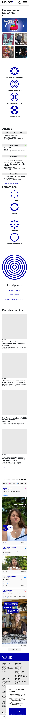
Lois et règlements (20, 675)
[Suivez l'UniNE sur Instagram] (6, 713)
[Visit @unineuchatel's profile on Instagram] (4, 489)
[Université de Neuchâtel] (7, 2)
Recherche (18, 667)
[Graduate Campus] (14, 97)
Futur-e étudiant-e (6, 681)
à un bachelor (14, 290)
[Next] (23, 26)
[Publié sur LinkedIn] (25, 548)
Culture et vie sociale (20, 681)
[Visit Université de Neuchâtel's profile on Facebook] (4, 577)
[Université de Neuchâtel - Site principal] (7, 657)
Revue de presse (9, 468)
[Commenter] (7, 542)
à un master (14, 295)
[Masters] (14, 208)
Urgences (4, 666)
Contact (4, 664)
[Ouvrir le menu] (25, 2)
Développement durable (19, 673)
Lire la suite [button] (5, 495)
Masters (4, 683)
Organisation (18, 666)
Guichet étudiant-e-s (7, 668)
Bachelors (4, 682)
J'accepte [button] (17, 709)
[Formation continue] (14, 238)
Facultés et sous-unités (21, 676)
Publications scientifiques (18, 669)
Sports (17, 682)
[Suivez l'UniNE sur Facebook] (3, 713)
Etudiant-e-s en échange (14, 299)
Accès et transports (7, 667)
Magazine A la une (20, 671)
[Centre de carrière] (14, 84)
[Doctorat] (14, 225)
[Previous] (6, 26)
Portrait (17, 664)
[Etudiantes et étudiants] (14, 110)
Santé (16, 683)
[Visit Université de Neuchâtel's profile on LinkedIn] (4, 548)
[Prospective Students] (14, 71)
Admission (4, 680)
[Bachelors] (14, 195)
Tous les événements (11, 183)
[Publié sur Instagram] (25, 489)
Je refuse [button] (17, 711)
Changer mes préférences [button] (17, 714)
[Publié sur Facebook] (25, 577)
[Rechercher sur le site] (19, 2)
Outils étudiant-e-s (7, 670)
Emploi (3, 671)
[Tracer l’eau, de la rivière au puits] (21, 39)
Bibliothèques (18, 680)
